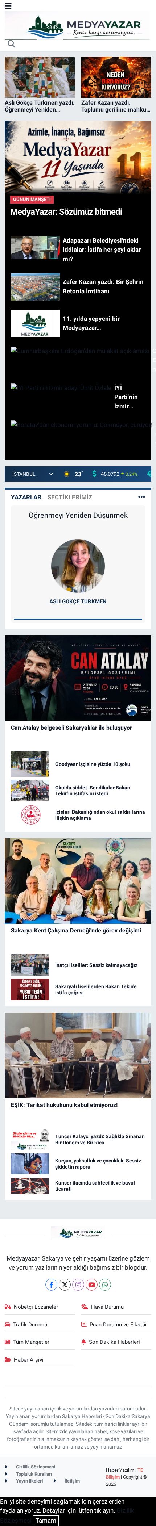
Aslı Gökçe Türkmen (78, 601)
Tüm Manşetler (31, 1342)
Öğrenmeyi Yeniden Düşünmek (78, 515)
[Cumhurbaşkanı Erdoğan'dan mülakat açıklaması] (78, 360)
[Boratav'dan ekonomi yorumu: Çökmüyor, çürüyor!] (78, 434)
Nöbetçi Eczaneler (36, 1307)
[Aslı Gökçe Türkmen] (78, 565)
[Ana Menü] (8, 5)
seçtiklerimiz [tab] (70, 497)
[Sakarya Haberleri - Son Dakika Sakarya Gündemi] (77, 24)
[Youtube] (92, 1285)
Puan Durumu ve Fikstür (118, 1324)
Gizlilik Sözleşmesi (35, 1467)
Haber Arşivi (29, 1360)
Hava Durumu (107, 1307)
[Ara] (12, 44)
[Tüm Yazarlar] (141, 497)
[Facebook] (51, 1285)
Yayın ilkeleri (29, 1481)
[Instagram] (78, 1285)
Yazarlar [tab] (26, 497)
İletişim (71, 1481)
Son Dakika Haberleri (114, 1342)
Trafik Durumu (30, 1324)
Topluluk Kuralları (33, 1474)
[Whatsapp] (105, 1285)
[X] (65, 1285)
